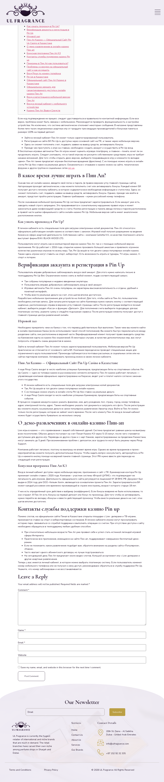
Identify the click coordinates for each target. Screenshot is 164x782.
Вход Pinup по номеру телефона (44, 73)
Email (21, 643)
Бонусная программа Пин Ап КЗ (44, 53)
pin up (71, 168)
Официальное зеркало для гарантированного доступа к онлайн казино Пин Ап (46, 90)
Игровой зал (33, 36)
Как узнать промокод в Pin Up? (43, 26)
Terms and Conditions (20, 769)
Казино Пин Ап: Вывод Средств (43, 110)
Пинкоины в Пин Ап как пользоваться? (47, 63)
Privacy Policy (51, 769)
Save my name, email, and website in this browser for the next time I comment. (61, 667)
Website (22, 655)
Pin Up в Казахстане (37, 76)
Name (21, 630)
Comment (23, 590)
